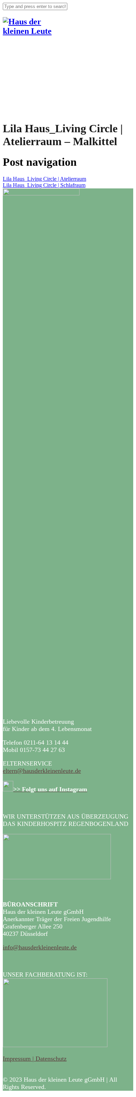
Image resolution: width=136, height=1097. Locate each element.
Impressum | (19, 1058)
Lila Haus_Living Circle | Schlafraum (44, 185)
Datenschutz (51, 1058)
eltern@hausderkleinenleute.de (42, 770)
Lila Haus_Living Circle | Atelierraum (44, 179)
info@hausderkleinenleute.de (40, 947)
